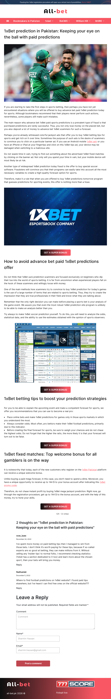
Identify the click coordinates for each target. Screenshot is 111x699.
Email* (19, 645)
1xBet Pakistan (89, 469)
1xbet (48, 21)
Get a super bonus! (55, 252)
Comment (21, 611)
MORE (98, 21)
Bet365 (64, 21)
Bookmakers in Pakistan (26, 21)
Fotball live (61, 692)
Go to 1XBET (86, 2)
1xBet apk (92, 141)
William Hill (82, 21)
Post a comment (33, 663)
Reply (19, 564)
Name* (19, 633)
